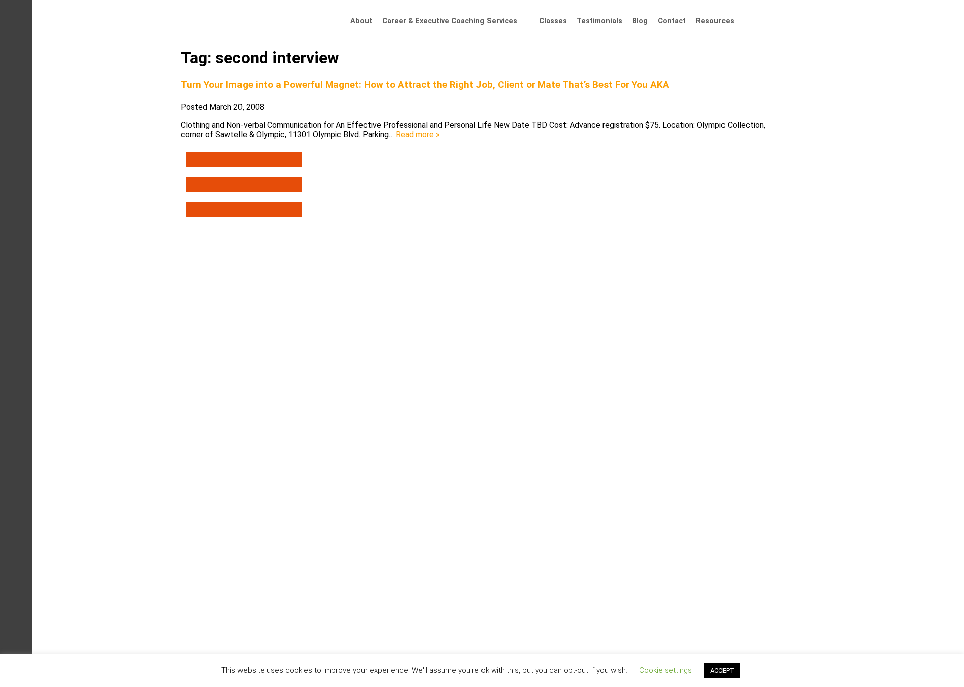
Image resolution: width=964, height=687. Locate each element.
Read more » (418, 134)
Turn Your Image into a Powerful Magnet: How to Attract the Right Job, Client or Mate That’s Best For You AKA (425, 84)
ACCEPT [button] (722, 670)
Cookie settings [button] (665, 670)
